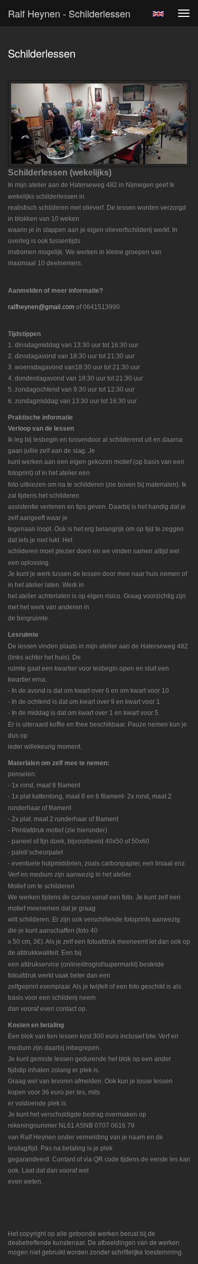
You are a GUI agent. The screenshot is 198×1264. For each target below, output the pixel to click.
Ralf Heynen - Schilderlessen (69, 13)
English (158, 14)
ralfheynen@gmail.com (41, 307)
